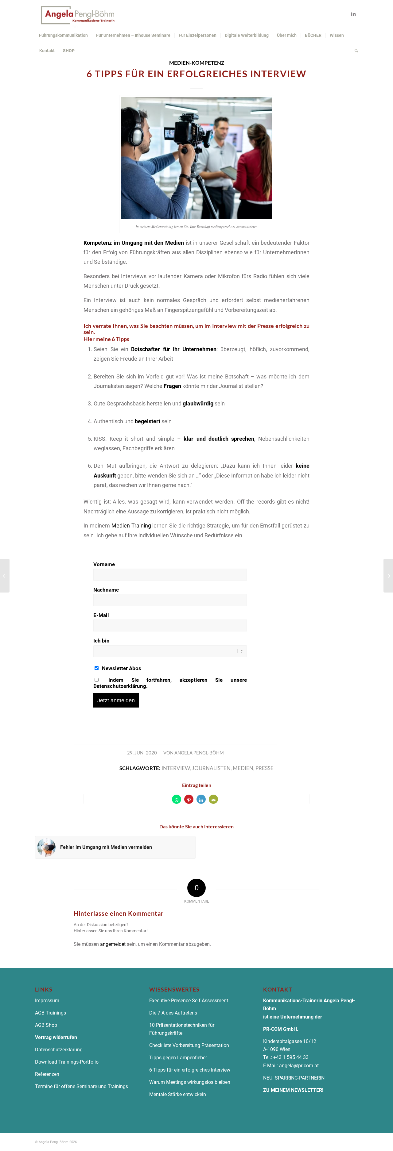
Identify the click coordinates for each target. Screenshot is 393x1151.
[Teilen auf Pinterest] (188, 799)
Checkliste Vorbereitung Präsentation (189, 1045)
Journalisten (211, 768)
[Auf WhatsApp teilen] (176, 799)
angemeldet (113, 944)
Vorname (104, 564)
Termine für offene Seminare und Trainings (81, 1086)
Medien (243, 768)
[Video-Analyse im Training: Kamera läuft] (5, 576)
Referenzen (47, 1074)
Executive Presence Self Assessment (188, 1000)
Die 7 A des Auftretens (173, 1013)
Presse (264, 768)
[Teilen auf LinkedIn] (201, 799)
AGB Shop (46, 1025)
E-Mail (101, 615)
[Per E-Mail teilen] (213, 799)
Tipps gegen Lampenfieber (178, 1058)
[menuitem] (63, 35)
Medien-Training (131, 525)
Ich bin (101, 641)
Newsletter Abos (121, 668)
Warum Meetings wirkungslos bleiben (189, 1082)
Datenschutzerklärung (59, 1050)
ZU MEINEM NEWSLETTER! (293, 1090)
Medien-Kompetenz (196, 63)
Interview (175, 768)
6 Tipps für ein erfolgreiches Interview (189, 1070)
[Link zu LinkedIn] (353, 13)
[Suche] (354, 50)
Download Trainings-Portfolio (67, 1062)
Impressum (47, 1000)
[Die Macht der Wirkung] (388, 576)
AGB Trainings (50, 1013)
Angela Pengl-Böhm (199, 752)
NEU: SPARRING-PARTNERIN (294, 1078)
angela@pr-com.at (299, 1066)
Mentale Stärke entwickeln (177, 1094)
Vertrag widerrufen (56, 1037)
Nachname (106, 590)
